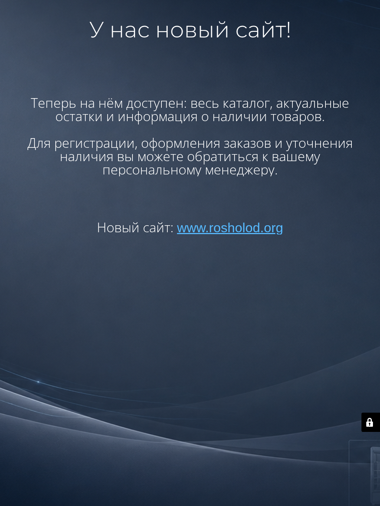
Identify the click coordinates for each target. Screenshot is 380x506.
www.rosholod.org (230, 227)
